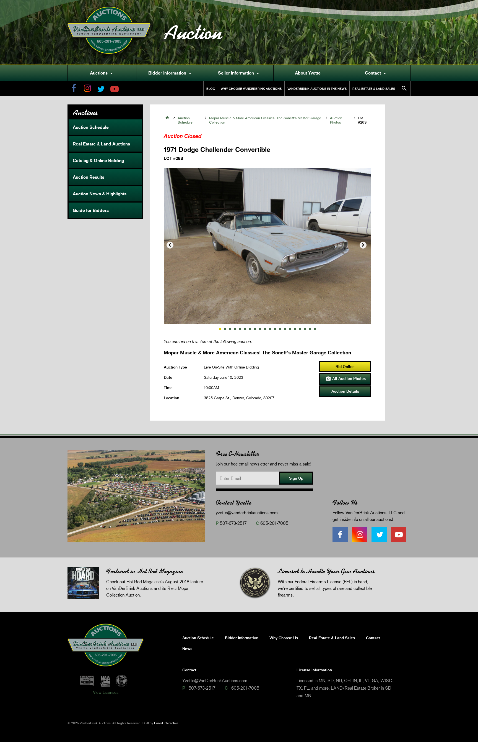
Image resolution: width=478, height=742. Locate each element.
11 (270, 329)
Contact (376, 73)
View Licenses (105, 692)
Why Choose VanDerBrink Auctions (251, 88)
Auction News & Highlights (99, 193)
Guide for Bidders (91, 210)
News (187, 648)
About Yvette (308, 73)
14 (285, 329)
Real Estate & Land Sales (373, 88)
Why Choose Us (283, 637)
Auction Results (88, 177)
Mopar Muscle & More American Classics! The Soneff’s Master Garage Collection (265, 120)
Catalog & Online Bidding (98, 160)
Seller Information (239, 73)
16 (295, 329)
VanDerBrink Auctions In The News (317, 88)
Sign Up (296, 478)
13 (280, 329)
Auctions (102, 73)
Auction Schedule (91, 127)
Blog (210, 88)
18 (305, 329)
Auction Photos (336, 120)
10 (265, 329)
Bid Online (345, 366)
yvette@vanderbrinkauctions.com (247, 512)
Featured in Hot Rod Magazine (144, 571)
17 (300, 329)
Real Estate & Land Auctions (101, 144)
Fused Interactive (166, 723)
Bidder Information (170, 73)
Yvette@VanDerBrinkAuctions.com (214, 680)
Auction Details (345, 391)
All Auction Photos (346, 379)
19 (310, 329)
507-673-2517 (233, 523)
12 (275, 329)
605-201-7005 (274, 523)
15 (290, 329)
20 (315, 329)
